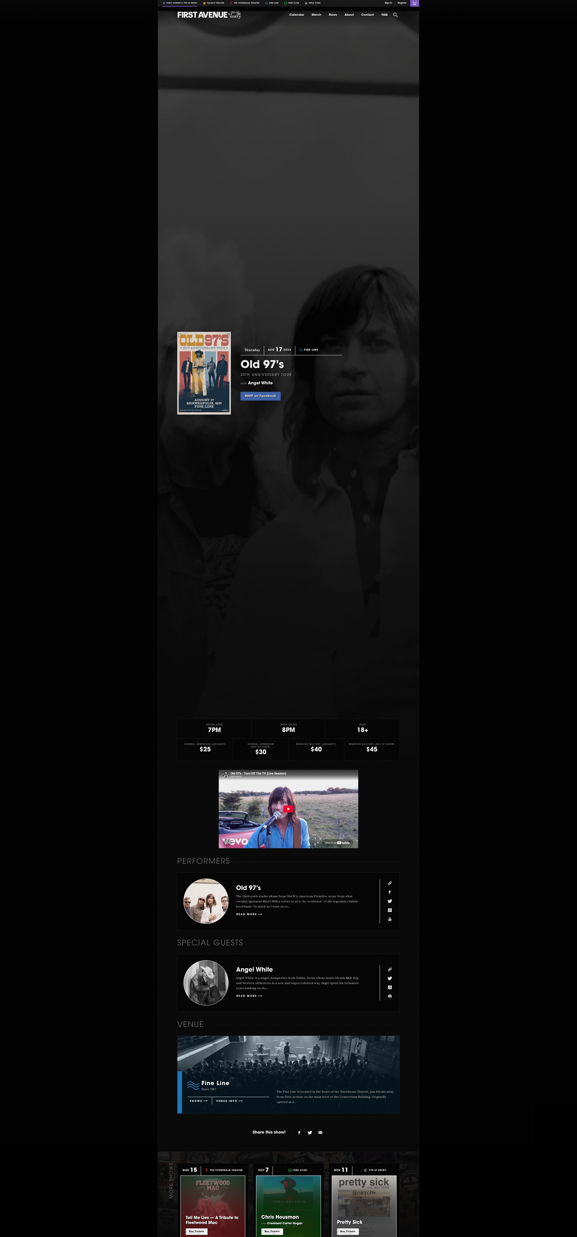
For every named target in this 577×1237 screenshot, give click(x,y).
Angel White (254, 970)
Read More (246, 914)
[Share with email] (320, 1132)
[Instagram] (390, 910)
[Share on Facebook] (299, 1132)
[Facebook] (390, 892)
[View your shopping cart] (414, 3)
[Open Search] (395, 15)
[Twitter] (390, 901)
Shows (196, 1101)
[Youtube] (390, 919)
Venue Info (226, 1101)
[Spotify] (390, 996)
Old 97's (248, 888)
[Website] (390, 883)
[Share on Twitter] (310, 1132)
